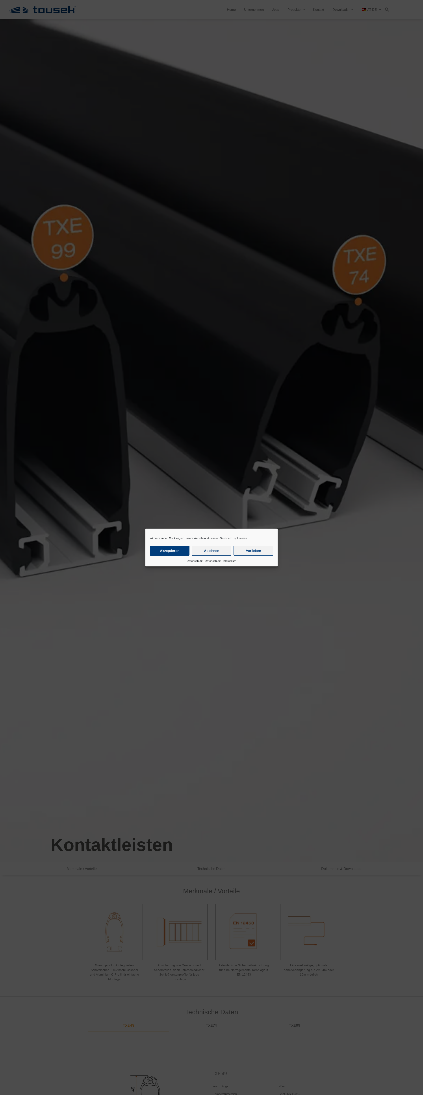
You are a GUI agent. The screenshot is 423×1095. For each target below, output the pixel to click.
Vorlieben (253, 551)
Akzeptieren (169, 551)
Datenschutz (195, 560)
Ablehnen (211, 551)
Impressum (229, 560)
